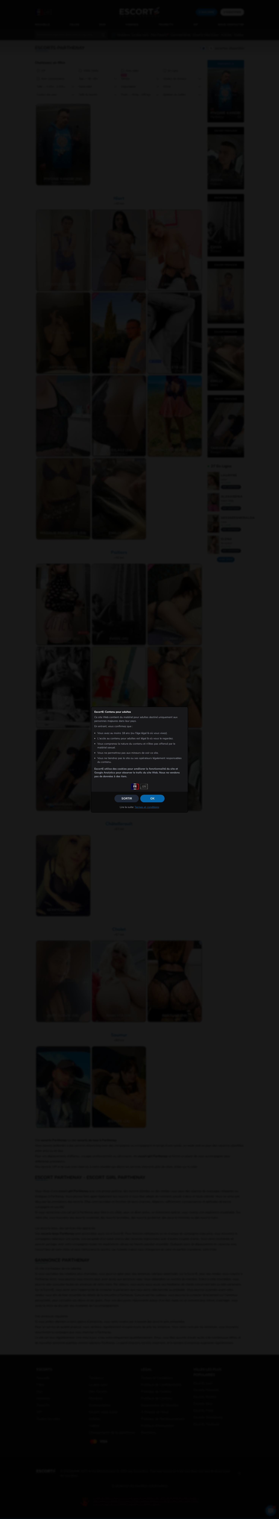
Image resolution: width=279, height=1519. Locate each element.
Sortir (126, 798)
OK (152, 798)
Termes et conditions (147, 807)
